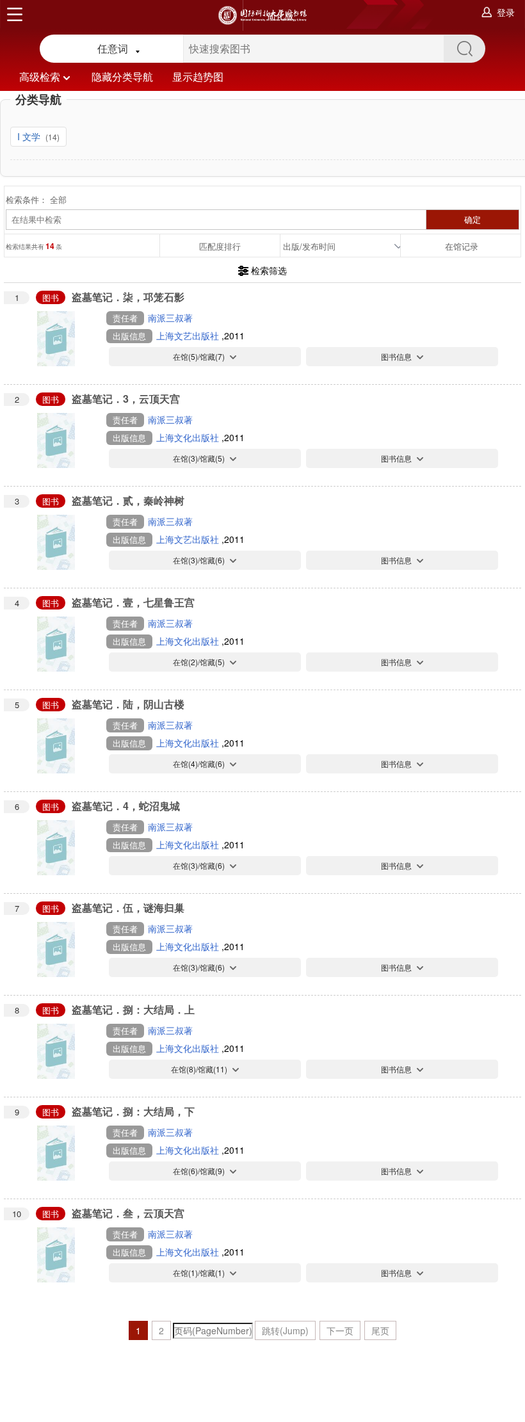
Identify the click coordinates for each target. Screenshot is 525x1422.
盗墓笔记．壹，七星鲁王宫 (133, 602)
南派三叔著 (170, 317)
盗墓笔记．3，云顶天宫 (126, 398)
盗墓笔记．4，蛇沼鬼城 (126, 805)
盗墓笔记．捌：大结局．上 (133, 1009)
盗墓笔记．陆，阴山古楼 (128, 704)
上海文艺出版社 (189, 335)
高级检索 (39, 76)
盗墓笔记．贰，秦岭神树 (128, 500)
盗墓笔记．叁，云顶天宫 (128, 1213)
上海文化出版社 (189, 437)
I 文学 (30, 136)
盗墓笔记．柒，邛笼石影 (128, 296)
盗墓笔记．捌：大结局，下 (133, 1111)
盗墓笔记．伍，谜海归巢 (128, 907)
